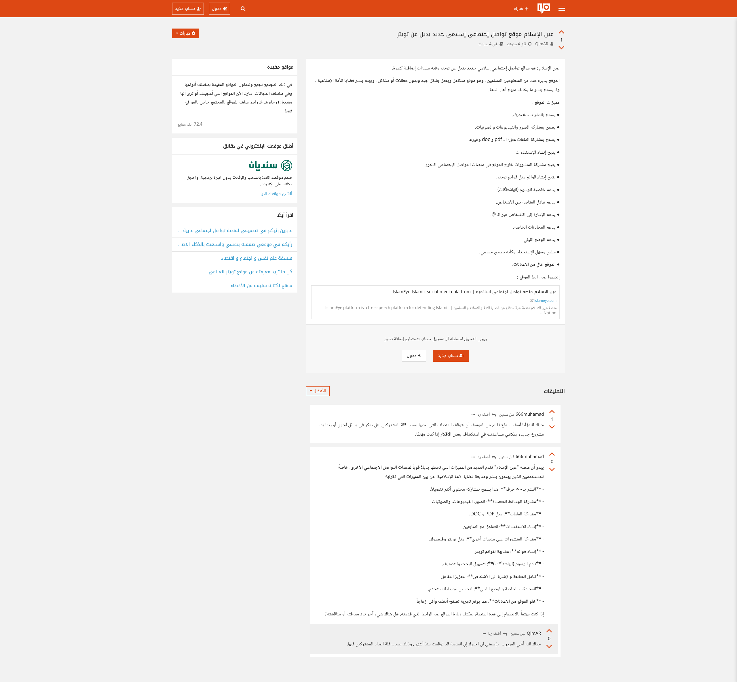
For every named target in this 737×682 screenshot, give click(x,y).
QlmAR (541, 44)
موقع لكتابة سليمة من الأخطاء (261, 285)
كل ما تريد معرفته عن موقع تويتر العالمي (250, 272)
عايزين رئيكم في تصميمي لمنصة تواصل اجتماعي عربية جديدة (234, 230)
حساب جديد (448, 355)
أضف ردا (483, 415)
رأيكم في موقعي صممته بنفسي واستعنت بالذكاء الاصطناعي (234, 244)
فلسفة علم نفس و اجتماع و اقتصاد (256, 258)
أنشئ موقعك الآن (276, 194)
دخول (412, 355)
